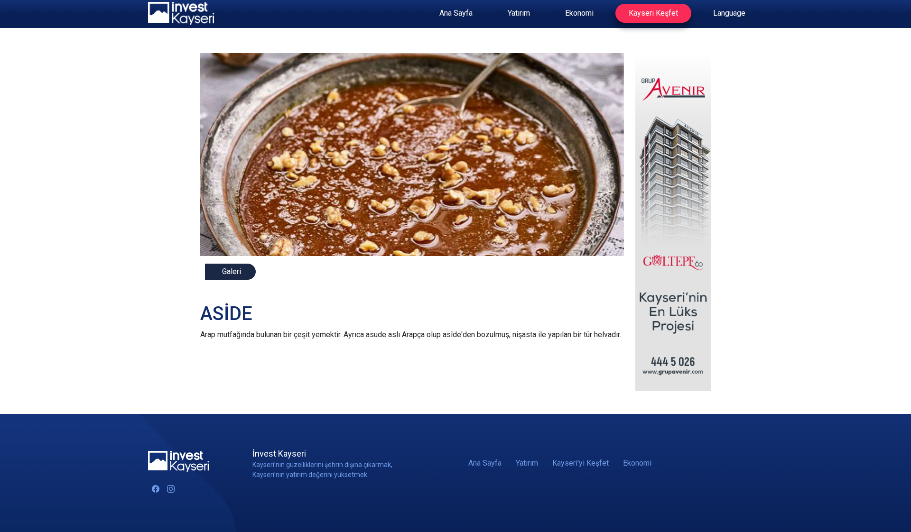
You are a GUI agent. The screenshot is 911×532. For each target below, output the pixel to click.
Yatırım (519, 13)
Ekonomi (579, 13)
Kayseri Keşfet (653, 13)
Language (729, 13)
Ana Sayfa (456, 13)
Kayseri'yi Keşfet (580, 463)
